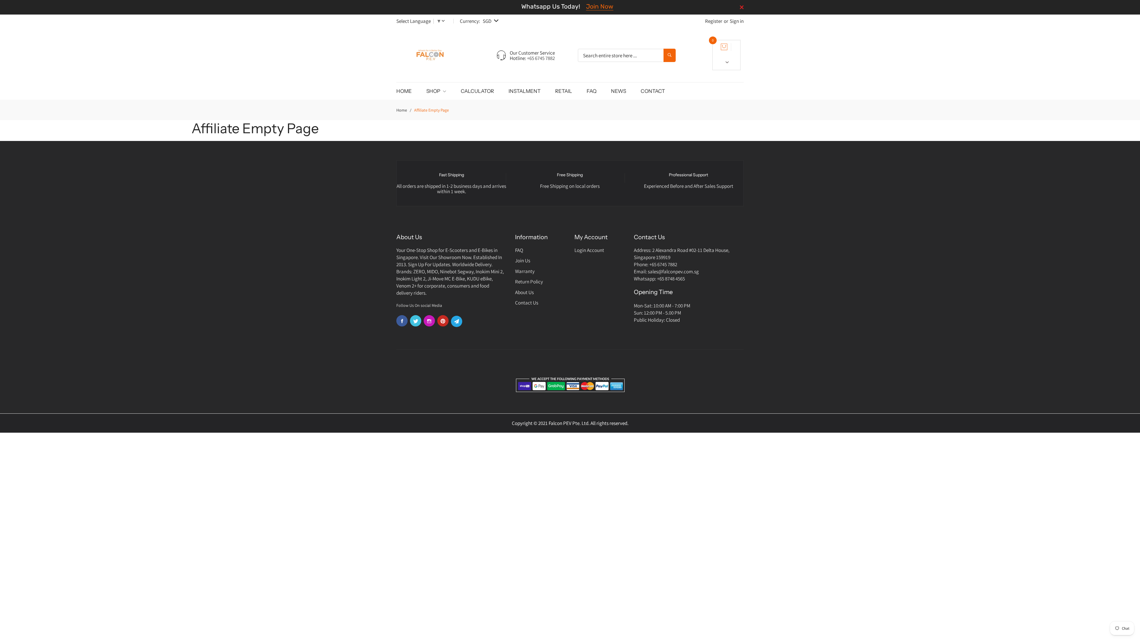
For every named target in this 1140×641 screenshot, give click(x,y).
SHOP (433, 91)
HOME (404, 91)
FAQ (591, 91)
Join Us (522, 260)
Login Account (589, 250)
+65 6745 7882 (541, 58)
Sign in (737, 21)
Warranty (525, 271)
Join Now (599, 6)
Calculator (477, 91)
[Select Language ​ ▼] (444, 21)
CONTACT (653, 91)
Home (401, 110)
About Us (524, 292)
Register (713, 21)
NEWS (618, 91)
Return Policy (529, 281)
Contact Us (526, 302)
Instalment (525, 91)
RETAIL (563, 91)
